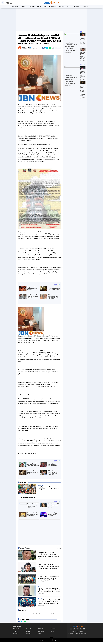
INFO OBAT (77, 6)
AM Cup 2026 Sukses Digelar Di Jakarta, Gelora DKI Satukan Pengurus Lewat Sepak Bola (48, 578)
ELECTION (53, 628)
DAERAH (69, 6)
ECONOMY (32, 6)
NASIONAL (86, 6)
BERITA (40, 551)
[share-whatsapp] (50, 48)
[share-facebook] (43, 48)
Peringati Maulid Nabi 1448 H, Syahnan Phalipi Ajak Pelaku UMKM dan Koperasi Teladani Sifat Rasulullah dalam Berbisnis (49, 554)
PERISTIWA (15, 6)
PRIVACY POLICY (77, 635)
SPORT (40, 633)
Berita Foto (28, 628)
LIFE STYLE (41, 631)
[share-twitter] (46, 48)
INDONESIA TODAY (17, 630)
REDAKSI (81, 631)
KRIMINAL (23, 6)
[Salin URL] (53, 48)
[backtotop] (51, 638)
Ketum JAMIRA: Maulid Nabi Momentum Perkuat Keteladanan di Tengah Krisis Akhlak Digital (48, 566)
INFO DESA (62, 6)
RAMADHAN (28, 633)
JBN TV (14, 631)
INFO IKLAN (75, 631)
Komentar (58, 47)
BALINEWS (40, 598)
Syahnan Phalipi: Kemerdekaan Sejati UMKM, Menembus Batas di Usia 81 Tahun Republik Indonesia (49, 590)
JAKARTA (40, 574)
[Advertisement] (51, 19)
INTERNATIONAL (42, 630)
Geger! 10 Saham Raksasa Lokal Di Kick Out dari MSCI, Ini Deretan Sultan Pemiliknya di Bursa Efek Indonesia (49, 602)
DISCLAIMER (84, 633)
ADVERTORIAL (52, 6)
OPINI (52, 631)
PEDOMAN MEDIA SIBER (74, 633)
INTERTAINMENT (41, 6)
